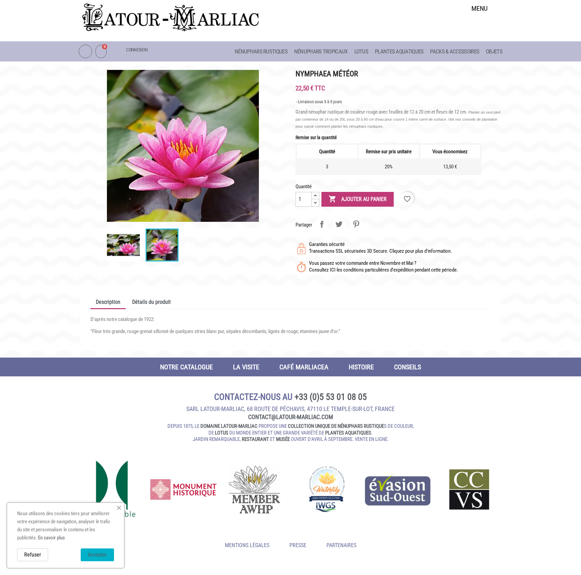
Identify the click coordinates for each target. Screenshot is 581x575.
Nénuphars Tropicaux (321, 51)
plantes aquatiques (348, 433)
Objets (494, 51)
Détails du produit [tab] (151, 302)
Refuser (32, 554)
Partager (321, 224)
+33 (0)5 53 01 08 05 (331, 397)
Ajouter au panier (357, 199)
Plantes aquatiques (399, 51)
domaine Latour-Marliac (229, 426)
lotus (221, 433)
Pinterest (356, 224)
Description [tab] (108, 302)
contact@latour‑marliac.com (290, 416)
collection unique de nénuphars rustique (336, 426)
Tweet (339, 224)
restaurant (255, 439)
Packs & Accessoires (454, 51)
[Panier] (101, 51)
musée (283, 439)
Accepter (97, 554)
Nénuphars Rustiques (261, 51)
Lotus (361, 51)
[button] (479, 25)
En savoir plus (51, 538)
